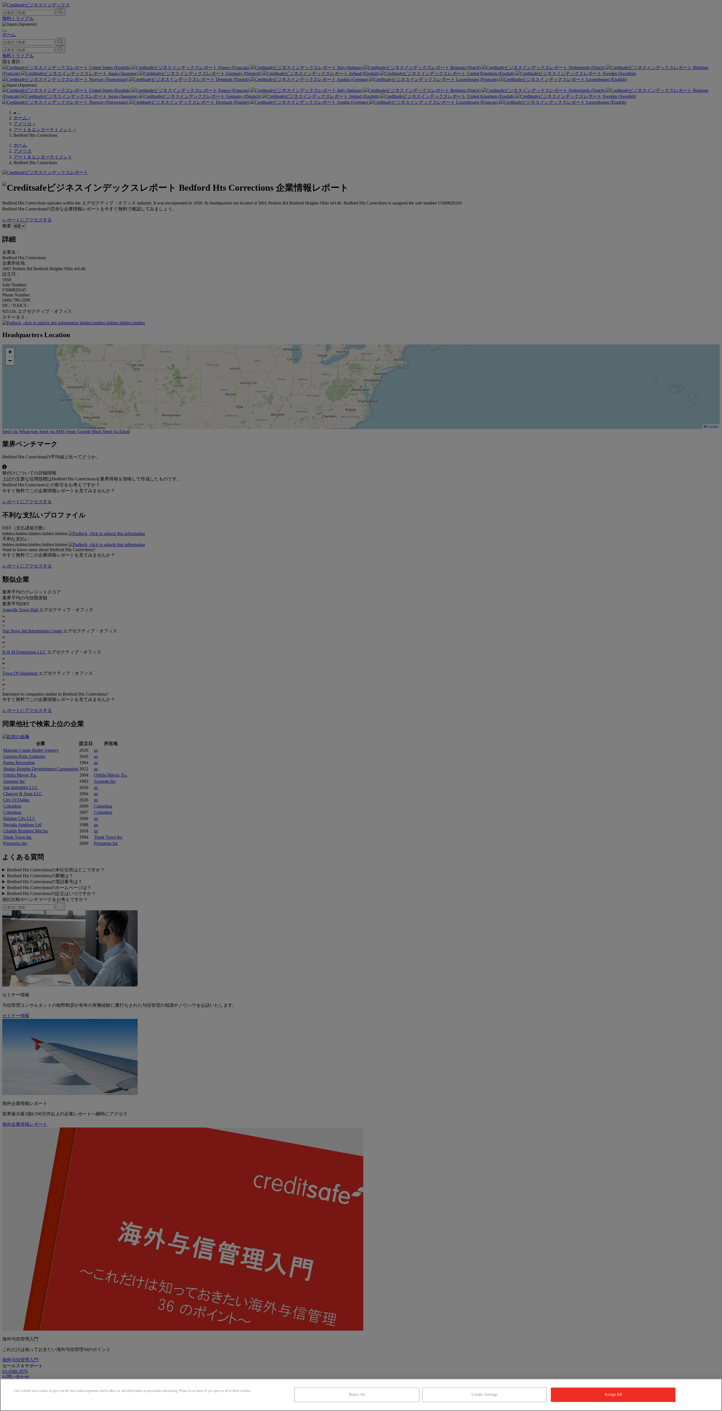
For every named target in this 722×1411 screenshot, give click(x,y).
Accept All (613, 1394)
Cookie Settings (484, 1394)
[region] (361, 1395)
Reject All (357, 1394)
